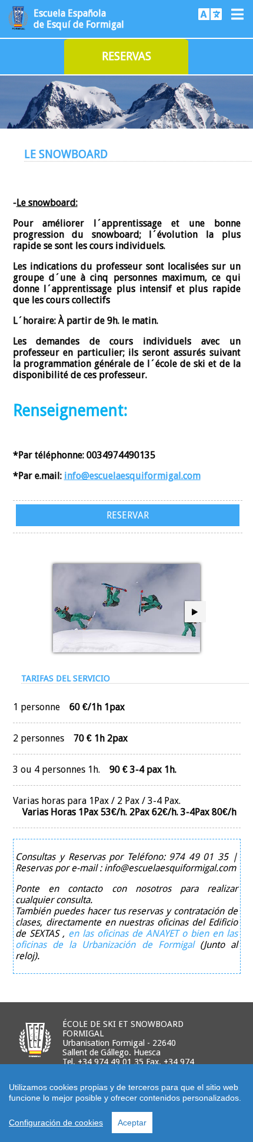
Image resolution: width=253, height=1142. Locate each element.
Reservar (127, 515)
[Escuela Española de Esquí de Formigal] (18, 29)
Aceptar (132, 1122)
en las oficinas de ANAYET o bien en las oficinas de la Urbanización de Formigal (126, 939)
